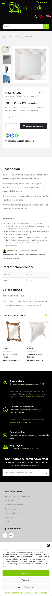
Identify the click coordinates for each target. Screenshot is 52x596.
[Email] (8, 135)
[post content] (14, 332)
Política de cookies (12, 593)
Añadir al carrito (34, 126)
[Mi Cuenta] (35, 16)
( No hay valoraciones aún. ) (27, 96)
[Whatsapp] (17, 135)
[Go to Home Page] (3, 37)
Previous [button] (7, 47)
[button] (48, 545)
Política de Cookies (13, 513)
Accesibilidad (10, 509)
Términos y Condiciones (35, 397)
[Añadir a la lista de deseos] (21, 324)
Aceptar (26, 573)
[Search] (46, 26)
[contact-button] (46, 472)
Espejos (17, 117)
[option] (6, 50)
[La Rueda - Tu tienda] (27, 7)
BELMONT (6, 348)
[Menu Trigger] (3, 3)
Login (7, 521)
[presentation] (15, 64)
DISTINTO (31, 348)
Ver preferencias (26, 587)
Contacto (9, 517)
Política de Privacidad (28, 593)
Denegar (26, 580)
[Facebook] (12, 135)
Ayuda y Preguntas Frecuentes (17, 496)
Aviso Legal (43, 593)
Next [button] (7, 81)
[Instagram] (11, 535)
